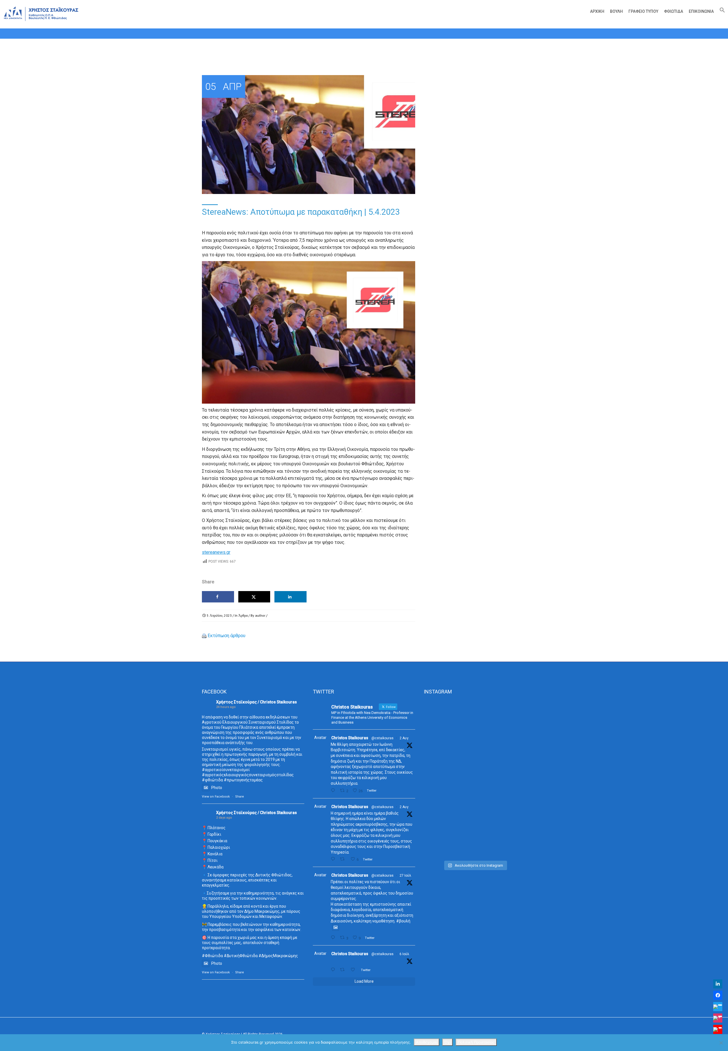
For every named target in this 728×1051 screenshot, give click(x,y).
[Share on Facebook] (218, 596)
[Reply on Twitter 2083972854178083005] (334, 790)
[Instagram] (717, 1018)
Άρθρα (243, 615)
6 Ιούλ (404, 954)
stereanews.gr (216, 552)
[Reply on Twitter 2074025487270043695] (334, 970)
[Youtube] (717, 1029)
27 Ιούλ (405, 875)
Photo (216, 787)
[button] (721, 11)
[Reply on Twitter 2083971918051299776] (334, 859)
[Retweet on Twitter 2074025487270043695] (344, 970)
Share (239, 796)
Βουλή (616, 11)
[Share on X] (254, 596)
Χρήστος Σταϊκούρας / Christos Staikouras (256, 702)
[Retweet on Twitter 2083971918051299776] (344, 859)
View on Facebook (216, 796)
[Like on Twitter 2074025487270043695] (354, 970)
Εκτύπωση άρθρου (226, 635)
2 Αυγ (404, 738)
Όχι (447, 1042)
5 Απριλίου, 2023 (219, 615)
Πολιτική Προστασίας (476, 1042)
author (260, 615)
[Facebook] (717, 995)
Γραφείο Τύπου (643, 11)
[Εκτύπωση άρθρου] (204, 635)
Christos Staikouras (349, 738)
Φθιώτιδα (673, 11)
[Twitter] (717, 1006)
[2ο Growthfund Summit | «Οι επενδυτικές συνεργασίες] (475, 738)
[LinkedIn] (717, 983)
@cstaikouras (382, 738)
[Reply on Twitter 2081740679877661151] (334, 937)
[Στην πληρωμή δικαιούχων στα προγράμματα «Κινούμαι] (440, 779)
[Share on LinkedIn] (290, 596)
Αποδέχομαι (426, 1042)
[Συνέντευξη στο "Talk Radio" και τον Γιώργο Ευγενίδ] (510, 720)
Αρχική (597, 11)
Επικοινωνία (701, 11)
